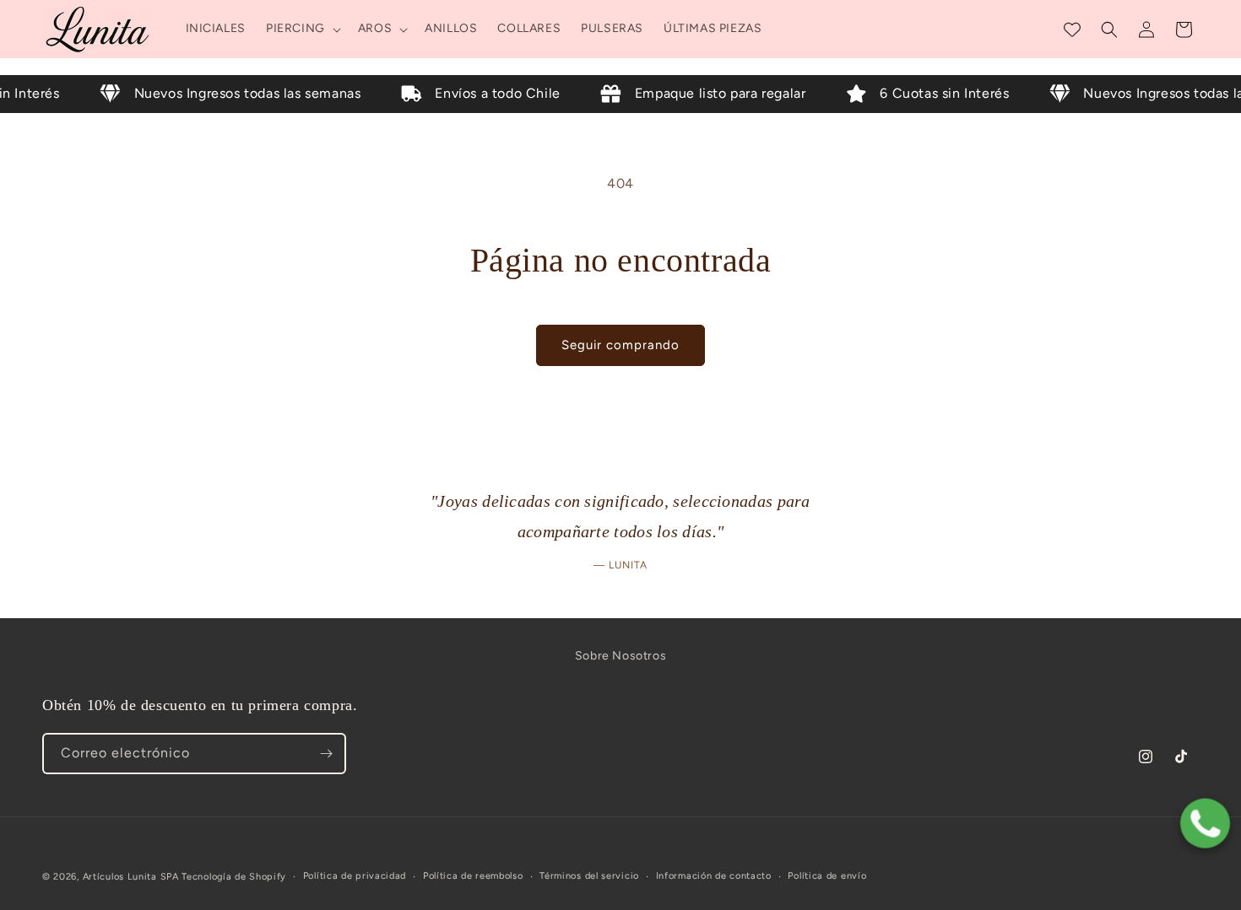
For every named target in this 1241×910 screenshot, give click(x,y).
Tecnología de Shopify (234, 876)
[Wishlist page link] (1072, 29)
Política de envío (827, 875)
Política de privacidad (354, 875)
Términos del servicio (589, 875)
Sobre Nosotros (620, 656)
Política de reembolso (473, 875)
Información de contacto (714, 875)
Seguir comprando (620, 345)
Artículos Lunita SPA (132, 876)
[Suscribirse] (325, 753)
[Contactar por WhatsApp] (1205, 828)
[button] (302, 28)
